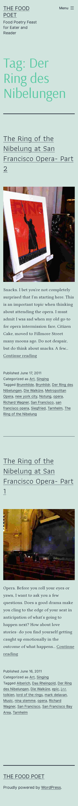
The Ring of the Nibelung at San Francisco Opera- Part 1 (38, 476)
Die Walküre (33, 390)
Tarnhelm (55, 408)
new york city (26, 396)
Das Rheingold (44, 683)
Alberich (23, 683)
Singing (43, 379)
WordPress (51, 787)
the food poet (23, 776)
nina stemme (25, 700)
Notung (45, 396)
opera (58, 396)
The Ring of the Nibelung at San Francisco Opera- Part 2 (38, 153)
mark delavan (56, 695)
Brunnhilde (25, 384)
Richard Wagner (16, 402)
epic (55, 689)
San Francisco (42, 402)
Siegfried (38, 408)
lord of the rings (29, 695)
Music (8, 700)
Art (32, 379)
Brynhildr (43, 384)
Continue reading (20, 355)
